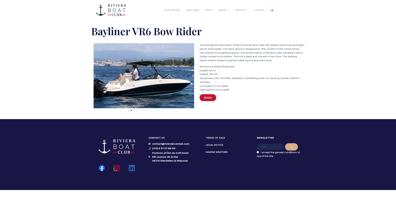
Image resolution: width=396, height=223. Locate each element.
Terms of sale (215, 137)
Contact (259, 10)
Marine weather (217, 152)
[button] (95, 76)
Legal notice (214, 144)
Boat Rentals (172, 10)
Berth (208, 10)
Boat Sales (193, 10)
